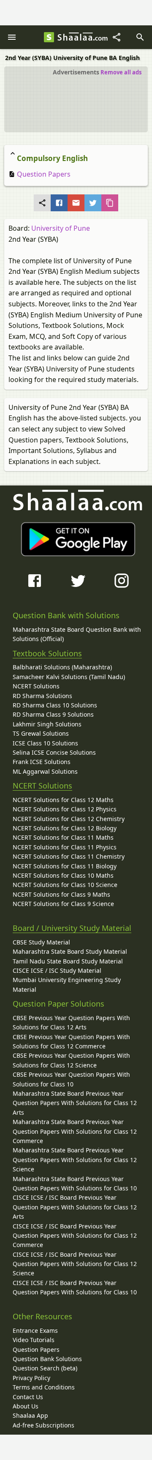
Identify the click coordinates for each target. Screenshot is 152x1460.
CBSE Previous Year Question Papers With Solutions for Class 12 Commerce (71, 1041)
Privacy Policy (31, 1378)
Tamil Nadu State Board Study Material (68, 961)
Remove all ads (120, 72)
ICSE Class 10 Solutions (45, 743)
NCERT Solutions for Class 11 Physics (65, 847)
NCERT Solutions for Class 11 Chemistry (69, 856)
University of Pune (60, 228)
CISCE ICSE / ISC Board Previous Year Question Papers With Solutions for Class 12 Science (75, 1263)
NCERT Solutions (36, 686)
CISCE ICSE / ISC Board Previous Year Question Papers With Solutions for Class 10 (75, 1287)
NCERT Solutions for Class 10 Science (65, 885)
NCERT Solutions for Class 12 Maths (63, 800)
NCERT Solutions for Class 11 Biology (65, 866)
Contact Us (28, 1397)
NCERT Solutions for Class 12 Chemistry (69, 819)
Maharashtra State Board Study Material (70, 951)
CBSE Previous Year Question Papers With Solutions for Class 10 (71, 1079)
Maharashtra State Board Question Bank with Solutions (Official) (77, 634)
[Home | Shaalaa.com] (49, 37)
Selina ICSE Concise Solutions (54, 752)
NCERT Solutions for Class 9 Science (63, 904)
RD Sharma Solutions (42, 696)
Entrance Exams (35, 1330)
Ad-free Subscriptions (43, 1425)
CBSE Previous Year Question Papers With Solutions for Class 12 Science (71, 1060)
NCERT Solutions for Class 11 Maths (63, 837)
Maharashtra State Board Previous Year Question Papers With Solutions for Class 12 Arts (75, 1102)
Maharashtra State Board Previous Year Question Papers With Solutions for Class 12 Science (75, 1159)
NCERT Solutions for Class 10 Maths (63, 875)
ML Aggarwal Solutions (45, 771)
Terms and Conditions (44, 1387)
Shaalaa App (30, 1415)
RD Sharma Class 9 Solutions (53, 714)
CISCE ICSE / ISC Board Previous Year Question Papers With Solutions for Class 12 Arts (75, 1206)
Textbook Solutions (47, 653)
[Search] (140, 37)
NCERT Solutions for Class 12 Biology (65, 828)
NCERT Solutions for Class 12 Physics (65, 809)
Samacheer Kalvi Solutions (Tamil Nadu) (69, 677)
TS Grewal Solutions (41, 733)
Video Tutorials (33, 1340)
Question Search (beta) (45, 1368)
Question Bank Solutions (47, 1359)
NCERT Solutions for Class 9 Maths (61, 894)
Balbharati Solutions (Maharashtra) (62, 667)
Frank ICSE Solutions (42, 762)
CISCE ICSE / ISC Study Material (57, 970)
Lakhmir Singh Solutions (47, 724)
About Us (25, 1406)
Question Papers (43, 174)
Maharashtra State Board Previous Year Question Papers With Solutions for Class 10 (75, 1183)
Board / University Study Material (72, 928)
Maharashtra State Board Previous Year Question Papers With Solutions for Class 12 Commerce (75, 1131)
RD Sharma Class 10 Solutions (55, 705)
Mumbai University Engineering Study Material (67, 984)
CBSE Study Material (41, 942)
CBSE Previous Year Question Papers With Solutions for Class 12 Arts (71, 1022)
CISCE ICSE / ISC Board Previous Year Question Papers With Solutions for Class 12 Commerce (75, 1235)
